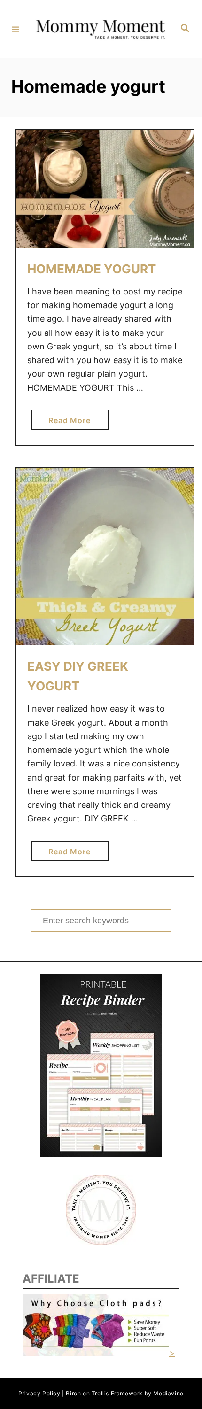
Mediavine (168, 1393)
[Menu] (15, 29)
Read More (72, 422)
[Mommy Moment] (99, 29)
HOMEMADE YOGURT (91, 269)
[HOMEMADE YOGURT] (105, 189)
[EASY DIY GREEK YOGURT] (105, 556)
